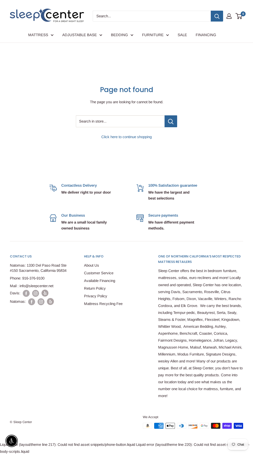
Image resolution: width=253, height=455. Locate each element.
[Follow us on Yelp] (45, 293)
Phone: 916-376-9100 (27, 278)
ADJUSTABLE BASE (79, 35)
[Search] (217, 16)
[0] (239, 16)
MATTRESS (38, 35)
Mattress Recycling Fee (103, 304)
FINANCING (206, 35)
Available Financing (99, 280)
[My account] (229, 16)
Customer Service (98, 273)
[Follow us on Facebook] (26, 293)
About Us (91, 265)
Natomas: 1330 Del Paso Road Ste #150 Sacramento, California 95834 (38, 268)
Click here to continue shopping (126, 137)
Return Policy (95, 288)
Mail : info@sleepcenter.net (31, 286)
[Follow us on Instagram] (35, 293)
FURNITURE (153, 35)
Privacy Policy (95, 296)
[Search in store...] (171, 121)
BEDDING (119, 35)
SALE (182, 35)
